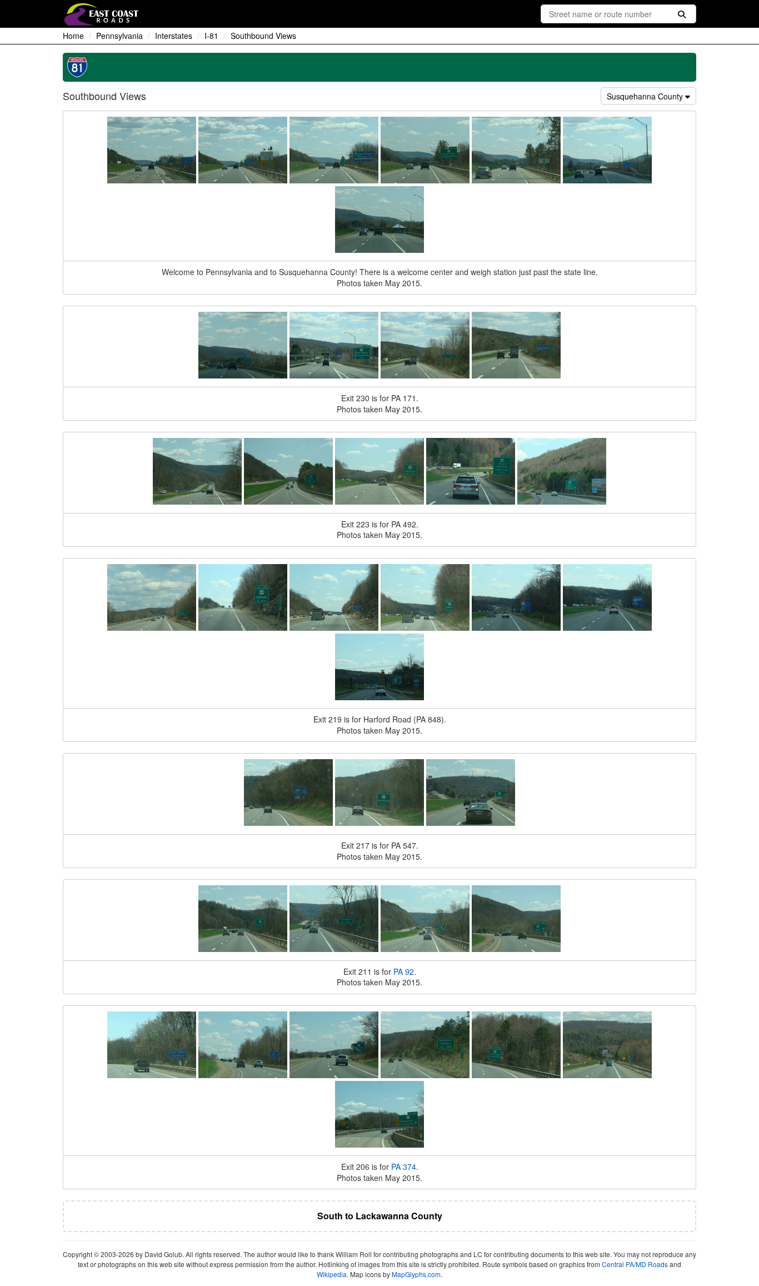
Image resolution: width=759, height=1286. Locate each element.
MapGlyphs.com (416, 1274)
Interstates (173, 35)
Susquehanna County (646, 96)
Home (73, 35)
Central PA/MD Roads (635, 1264)
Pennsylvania (119, 35)
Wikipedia (332, 1274)
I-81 (211, 35)
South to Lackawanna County (379, 1215)
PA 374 (403, 1166)
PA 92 (403, 971)
